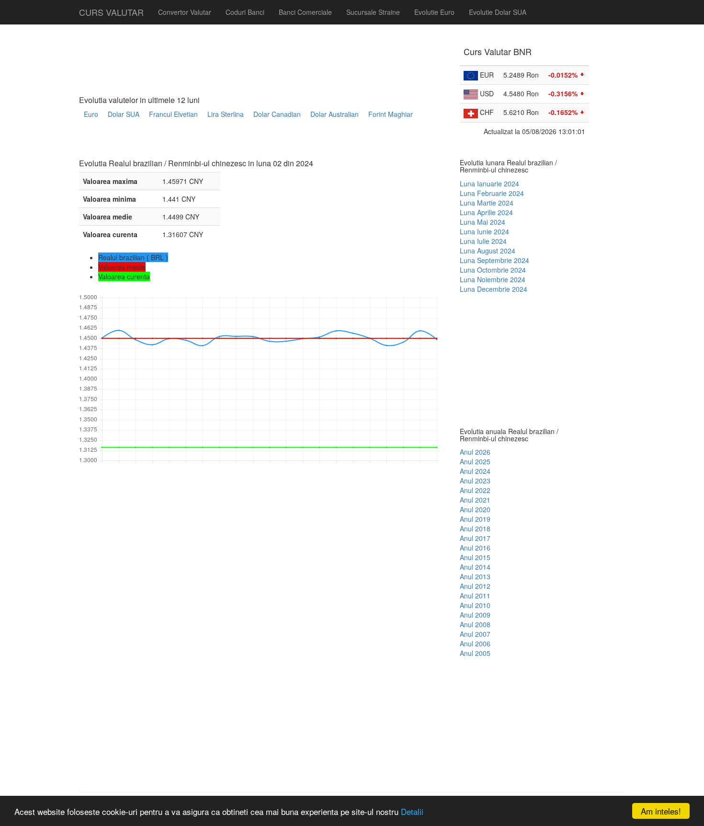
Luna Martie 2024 (486, 202)
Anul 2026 (475, 452)
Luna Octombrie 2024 (493, 270)
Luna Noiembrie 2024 (492, 279)
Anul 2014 (475, 567)
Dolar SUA (123, 114)
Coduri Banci (245, 12)
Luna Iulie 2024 (483, 241)
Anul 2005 (475, 653)
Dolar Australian (334, 114)
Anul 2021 (475, 500)
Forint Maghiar (390, 114)
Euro (91, 114)
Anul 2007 (475, 634)
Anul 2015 (475, 557)
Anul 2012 (475, 586)
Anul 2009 (475, 615)
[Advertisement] (253, 142)
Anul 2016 (475, 547)
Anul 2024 (475, 471)
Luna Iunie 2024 (484, 231)
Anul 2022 (475, 490)
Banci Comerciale (305, 12)
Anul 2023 (475, 480)
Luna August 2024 (487, 250)
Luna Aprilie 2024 (486, 212)
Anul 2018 (475, 528)
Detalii (412, 811)
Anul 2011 (475, 595)
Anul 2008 (475, 624)
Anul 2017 (475, 538)
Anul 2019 (475, 519)
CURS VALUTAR (111, 12)
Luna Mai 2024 (482, 222)
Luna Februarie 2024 (492, 193)
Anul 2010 (475, 605)
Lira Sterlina (225, 114)
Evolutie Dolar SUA (497, 12)
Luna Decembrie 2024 (493, 289)
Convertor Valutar (184, 12)
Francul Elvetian (173, 114)
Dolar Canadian (277, 114)
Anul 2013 (475, 576)
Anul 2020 (475, 509)
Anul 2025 (475, 461)
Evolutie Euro (434, 12)
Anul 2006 (475, 643)
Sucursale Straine (373, 12)
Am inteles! (661, 811)
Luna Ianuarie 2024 (489, 183)
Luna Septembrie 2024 (494, 260)
